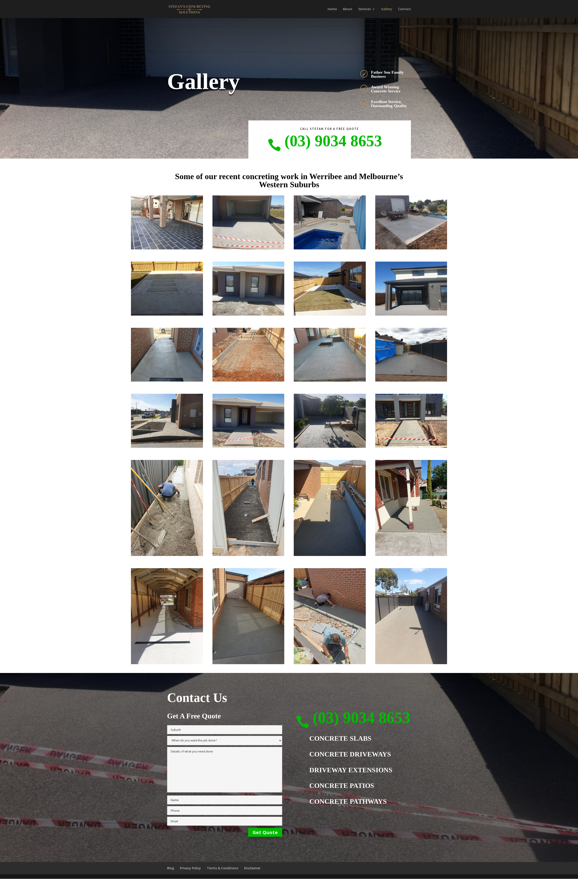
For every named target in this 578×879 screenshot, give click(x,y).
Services (364, 9)
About (347, 9)
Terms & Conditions (222, 868)
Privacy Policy (190, 868)
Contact (404, 9)
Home (332, 9)
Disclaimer (252, 868)
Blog (170, 868)
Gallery (386, 9)
